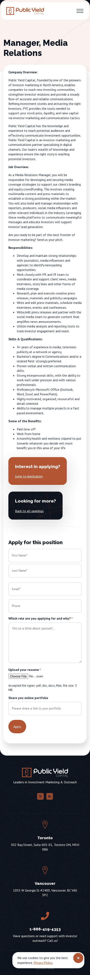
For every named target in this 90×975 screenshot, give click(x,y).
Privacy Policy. (43, 962)
